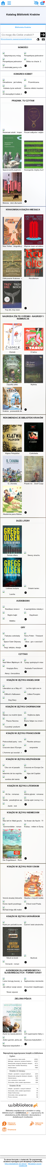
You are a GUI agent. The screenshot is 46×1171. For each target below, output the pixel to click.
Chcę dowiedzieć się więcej (15, 1164)
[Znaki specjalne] (43, 39)
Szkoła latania (12, 1067)
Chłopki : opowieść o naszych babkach (19, 1074)
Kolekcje (28, 39)
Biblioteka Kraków (23, 27)
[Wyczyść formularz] (38, 39)
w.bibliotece (22, 1113)
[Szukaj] (42, 34)
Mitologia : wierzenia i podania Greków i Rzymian (22, 1061)
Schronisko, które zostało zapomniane (19, 1082)
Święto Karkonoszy (13, 1093)
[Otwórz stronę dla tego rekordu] (13, 53)
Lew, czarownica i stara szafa (16, 1059)
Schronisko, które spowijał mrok (17, 1095)
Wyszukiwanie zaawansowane (13, 39)
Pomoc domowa (13, 1097)
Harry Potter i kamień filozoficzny (17, 1065)
